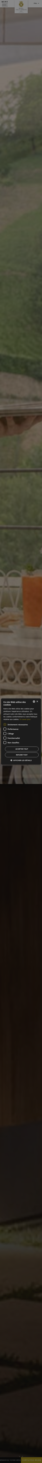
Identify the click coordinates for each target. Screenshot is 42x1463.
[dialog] (21, 731)
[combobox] (34, 701)
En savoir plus (25, 719)
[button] (21, 760)
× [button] (37, 701)
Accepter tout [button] (22, 749)
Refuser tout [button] (22, 755)
